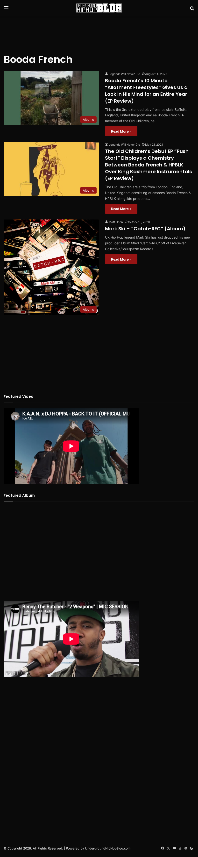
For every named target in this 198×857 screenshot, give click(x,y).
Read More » (121, 131)
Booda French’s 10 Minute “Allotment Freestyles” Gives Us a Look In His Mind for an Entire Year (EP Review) (146, 90)
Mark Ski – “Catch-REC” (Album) (145, 228)
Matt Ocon (116, 222)
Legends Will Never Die (124, 74)
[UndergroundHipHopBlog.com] (99, 8)
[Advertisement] (99, 32)
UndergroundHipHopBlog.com (107, 848)
